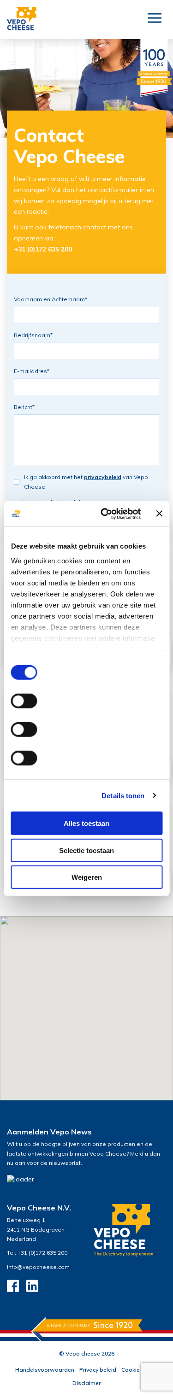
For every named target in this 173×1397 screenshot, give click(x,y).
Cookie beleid (139, 1369)
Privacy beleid (97, 1369)
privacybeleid (102, 476)
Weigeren (87, 877)
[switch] (24, 701)
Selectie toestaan (86, 850)
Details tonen (122, 795)
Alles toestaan (86, 823)
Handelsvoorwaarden (44, 1369)
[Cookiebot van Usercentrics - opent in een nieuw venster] (105, 514)
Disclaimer (86, 1382)
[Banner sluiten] (159, 513)
